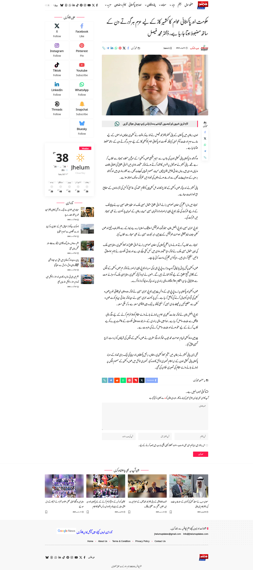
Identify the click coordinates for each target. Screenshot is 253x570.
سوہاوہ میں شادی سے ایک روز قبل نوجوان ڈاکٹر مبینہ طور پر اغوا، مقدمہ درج (62, 212)
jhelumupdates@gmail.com (167, 534)
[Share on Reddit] (117, 380)
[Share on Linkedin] (112, 48)
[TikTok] (77, 5)
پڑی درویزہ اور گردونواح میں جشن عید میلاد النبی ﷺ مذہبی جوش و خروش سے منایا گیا (63, 262)
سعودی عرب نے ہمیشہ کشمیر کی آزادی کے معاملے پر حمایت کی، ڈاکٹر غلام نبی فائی (189, 504)
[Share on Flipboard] (135, 380)
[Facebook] (96, 5)
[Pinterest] (81, 5)
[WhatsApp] (70, 5)
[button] (55, 5)
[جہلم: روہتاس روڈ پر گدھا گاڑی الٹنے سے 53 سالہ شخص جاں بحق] (87, 246)
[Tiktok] (57, 69)
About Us (102, 541)
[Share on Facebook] (128, 48)
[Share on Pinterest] (120, 48)
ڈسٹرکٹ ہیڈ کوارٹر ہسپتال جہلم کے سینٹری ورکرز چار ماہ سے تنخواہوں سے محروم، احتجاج (62, 229)
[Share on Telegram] (108, 48)
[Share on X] (124, 48)
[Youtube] (82, 69)
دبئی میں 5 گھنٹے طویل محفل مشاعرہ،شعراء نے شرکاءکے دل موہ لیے (64, 504)
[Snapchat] (82, 108)
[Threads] (66, 5)
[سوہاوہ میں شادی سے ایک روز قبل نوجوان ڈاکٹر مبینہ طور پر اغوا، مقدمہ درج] (87, 212)
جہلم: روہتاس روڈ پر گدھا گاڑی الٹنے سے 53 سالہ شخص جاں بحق (63, 246)
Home (90, 541)
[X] (93, 5)
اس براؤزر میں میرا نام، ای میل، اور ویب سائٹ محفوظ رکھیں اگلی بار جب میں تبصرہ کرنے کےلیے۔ (171, 445)
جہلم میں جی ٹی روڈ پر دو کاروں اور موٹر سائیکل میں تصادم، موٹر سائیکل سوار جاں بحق (62, 279)
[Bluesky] (62, 5)
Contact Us (160, 541)
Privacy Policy (142, 541)
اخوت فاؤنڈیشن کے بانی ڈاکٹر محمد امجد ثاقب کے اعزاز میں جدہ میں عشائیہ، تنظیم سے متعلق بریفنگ (148, 504)
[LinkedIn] (74, 5)
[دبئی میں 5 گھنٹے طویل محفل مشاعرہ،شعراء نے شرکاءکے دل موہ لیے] (64, 486)
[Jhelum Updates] (202, 5)
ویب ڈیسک (194, 48)
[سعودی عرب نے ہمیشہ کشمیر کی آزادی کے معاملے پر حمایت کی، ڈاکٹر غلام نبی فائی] (188, 486)
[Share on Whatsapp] (116, 48)
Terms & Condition (121, 541)
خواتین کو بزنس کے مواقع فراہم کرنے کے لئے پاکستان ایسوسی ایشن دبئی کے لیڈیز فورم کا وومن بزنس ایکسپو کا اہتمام (106, 504)
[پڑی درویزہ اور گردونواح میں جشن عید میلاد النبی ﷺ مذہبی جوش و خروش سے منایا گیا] (87, 262)
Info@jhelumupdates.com (195, 534)
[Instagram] (85, 5)
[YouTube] (89, 5)
